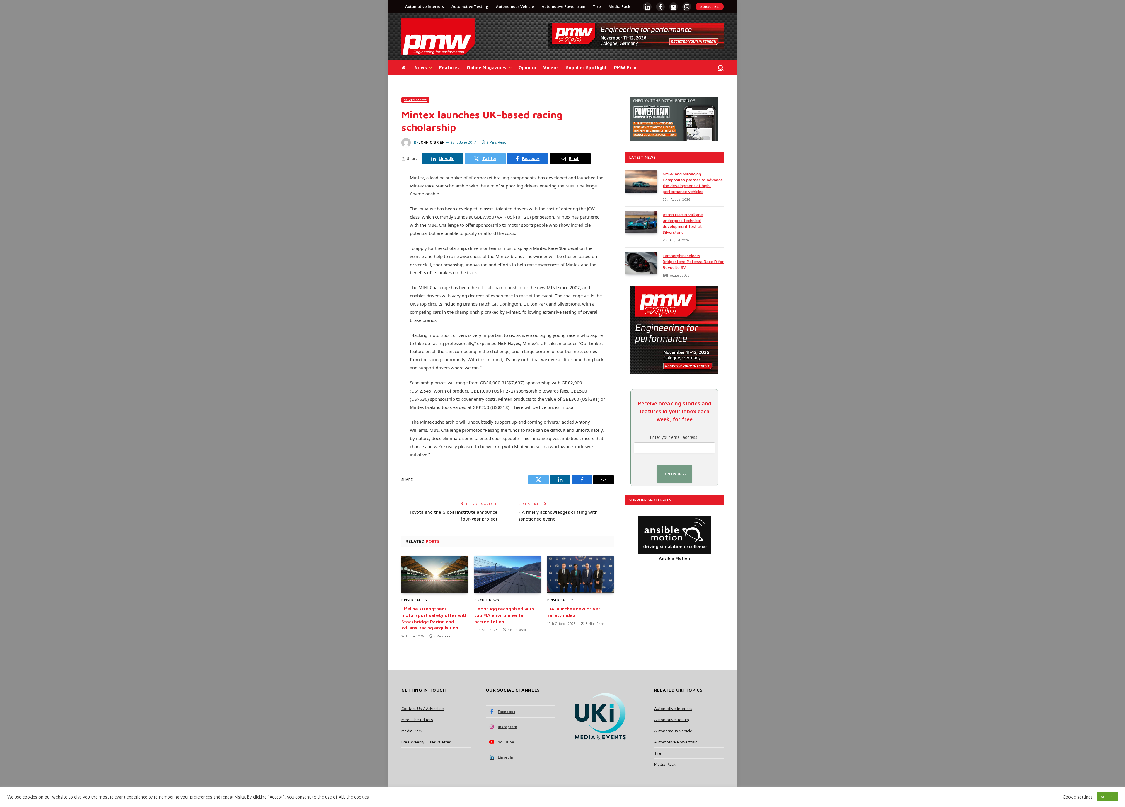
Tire (597, 6)
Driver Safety (415, 100)
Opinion (527, 67)
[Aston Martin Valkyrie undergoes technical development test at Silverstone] (641, 222)
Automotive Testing (469, 6)
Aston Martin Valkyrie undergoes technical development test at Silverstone (683, 223)
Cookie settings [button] (1078, 796)
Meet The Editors (417, 719)
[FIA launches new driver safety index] (580, 574)
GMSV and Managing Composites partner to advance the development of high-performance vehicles (693, 182)
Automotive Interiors (424, 6)
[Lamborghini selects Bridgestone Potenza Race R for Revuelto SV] (641, 263)
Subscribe (709, 6)
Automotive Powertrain (563, 6)
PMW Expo (626, 67)
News (421, 67)
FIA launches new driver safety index (573, 612)
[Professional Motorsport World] (438, 37)
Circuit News (486, 600)
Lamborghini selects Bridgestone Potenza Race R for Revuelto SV (693, 261)
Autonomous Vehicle (515, 6)
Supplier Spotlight (586, 67)
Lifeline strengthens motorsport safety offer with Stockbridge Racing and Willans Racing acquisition (434, 618)
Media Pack (619, 6)
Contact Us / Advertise (422, 708)
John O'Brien (432, 142)
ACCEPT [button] (1107, 796)
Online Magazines (486, 67)
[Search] (720, 67)
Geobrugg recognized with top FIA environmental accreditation (504, 615)
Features (449, 67)
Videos (551, 67)
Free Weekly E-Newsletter (426, 741)
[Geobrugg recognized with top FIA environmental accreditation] (507, 574)
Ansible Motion (674, 558)
